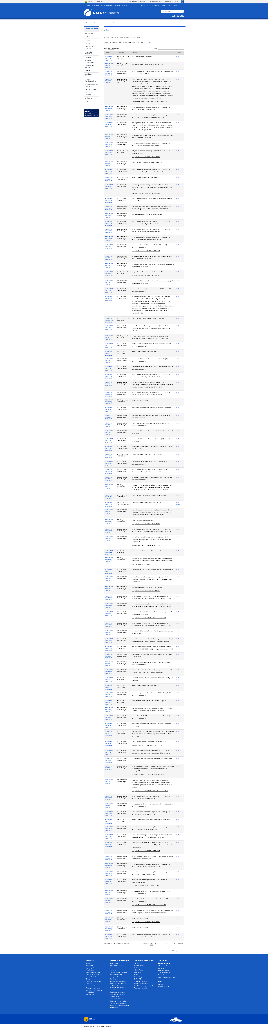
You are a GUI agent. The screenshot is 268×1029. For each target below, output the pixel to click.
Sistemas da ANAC (163, 986)
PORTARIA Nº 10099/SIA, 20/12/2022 (109, 578)
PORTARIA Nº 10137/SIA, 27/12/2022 (109, 282)
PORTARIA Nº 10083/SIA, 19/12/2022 (109, 694)
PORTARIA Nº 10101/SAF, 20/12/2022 (109, 560)
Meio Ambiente (90, 986)
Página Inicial (97, 23)
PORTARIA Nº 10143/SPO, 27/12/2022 (109, 239)
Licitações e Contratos (117, 977)
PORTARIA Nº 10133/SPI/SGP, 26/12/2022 (109, 320)
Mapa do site (166, 5)
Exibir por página (112, 48)
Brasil (90, 2)
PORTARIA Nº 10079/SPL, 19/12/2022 (109, 710)
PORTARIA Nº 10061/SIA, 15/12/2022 (109, 805)
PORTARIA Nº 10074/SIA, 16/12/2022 (109, 743)
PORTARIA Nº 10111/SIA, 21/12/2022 (109, 479)
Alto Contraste (155, 5)
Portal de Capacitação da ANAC (143, 986)
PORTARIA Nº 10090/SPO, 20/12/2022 (109, 640)
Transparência (114, 996)
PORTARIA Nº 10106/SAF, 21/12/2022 (109, 522)
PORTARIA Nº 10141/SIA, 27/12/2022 (109, 258)
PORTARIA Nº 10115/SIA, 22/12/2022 (109, 448)
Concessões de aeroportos (94, 974)
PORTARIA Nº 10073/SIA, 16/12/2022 (109, 752)
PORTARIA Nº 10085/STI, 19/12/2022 (109, 679)
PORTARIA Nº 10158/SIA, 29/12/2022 (109, 137)
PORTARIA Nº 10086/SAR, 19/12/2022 (109, 671)
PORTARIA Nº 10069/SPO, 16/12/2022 (109, 798)
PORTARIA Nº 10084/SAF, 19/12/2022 (109, 687)
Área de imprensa (163, 970)
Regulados (89, 963)
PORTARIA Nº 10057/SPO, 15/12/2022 (109, 828)
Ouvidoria (161, 968)
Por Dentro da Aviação (141, 983)
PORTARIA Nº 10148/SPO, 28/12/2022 (109, 200)
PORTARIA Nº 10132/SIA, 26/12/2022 (109, 327)
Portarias (130, 23)
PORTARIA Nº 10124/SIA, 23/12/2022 (109, 384)
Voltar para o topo (178, 951)
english (174, 5)
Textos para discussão (141, 988)
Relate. (149, 42)
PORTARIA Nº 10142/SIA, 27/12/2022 (109, 246)
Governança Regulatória (93, 981)
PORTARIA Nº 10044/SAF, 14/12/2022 (109, 920)
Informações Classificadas (118, 981)
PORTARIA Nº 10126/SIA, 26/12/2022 (109, 368)
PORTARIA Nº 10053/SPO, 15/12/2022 (109, 858)
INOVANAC (137, 979)
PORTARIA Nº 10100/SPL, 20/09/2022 (109, 571)
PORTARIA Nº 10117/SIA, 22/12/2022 (109, 432)
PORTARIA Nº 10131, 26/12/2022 (109, 337)
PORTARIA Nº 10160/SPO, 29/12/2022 (109, 116)
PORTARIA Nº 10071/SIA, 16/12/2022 (109, 768)
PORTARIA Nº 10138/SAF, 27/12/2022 (109, 273)
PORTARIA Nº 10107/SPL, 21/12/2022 (109, 511)
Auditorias (113, 970)
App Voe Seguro (139, 977)
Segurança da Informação (118, 1001)
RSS (183, 16)
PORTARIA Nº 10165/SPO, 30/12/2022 (109, 73)
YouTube (173, 16)
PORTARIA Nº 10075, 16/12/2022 (109, 733)
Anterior (145, 944)
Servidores (113, 979)
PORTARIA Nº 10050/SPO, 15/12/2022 (109, 873)
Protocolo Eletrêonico (116, 999)
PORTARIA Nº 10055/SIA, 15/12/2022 (109, 836)
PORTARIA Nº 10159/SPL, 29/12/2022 (109, 124)
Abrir (177, 56)
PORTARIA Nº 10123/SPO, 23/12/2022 (109, 394)
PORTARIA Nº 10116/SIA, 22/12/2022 (109, 440)
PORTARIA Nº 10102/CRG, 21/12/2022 (109, 552)
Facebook (175, 16)
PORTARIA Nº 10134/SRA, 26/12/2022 (109, 298)
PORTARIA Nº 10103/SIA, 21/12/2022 (109, 538)
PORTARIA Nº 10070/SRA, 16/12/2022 (109, 781)
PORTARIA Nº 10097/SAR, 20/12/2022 (109, 598)
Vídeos (136, 974)
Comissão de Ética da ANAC (118, 1003)
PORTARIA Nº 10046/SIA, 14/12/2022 (109, 900)
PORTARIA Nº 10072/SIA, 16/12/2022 (109, 760)
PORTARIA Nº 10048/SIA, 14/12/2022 (109, 893)
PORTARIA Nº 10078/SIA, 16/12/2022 (109, 717)
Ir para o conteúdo (89, 5)
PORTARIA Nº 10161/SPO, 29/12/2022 (109, 109)
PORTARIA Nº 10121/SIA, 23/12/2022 (109, 409)
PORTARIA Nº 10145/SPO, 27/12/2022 (109, 223)
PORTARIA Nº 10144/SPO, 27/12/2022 (109, 231)
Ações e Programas (116, 965)
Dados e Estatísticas (92, 977)
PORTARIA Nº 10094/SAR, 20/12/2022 (109, 625)
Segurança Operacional (93, 968)
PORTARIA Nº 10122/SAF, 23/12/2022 (109, 402)
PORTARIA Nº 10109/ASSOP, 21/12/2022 (109, 497)
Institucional (114, 963)
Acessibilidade (144, 5)
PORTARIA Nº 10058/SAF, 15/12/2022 (109, 821)
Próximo (180, 944)
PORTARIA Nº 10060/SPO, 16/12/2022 (109, 813)
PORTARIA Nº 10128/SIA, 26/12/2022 (109, 360)
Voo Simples (90, 994)
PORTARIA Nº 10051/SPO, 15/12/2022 (109, 866)
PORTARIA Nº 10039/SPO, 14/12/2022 (109, 936)
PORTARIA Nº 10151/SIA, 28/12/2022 (109, 186)
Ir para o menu (100, 5)
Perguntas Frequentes (117, 987)
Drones (88, 979)
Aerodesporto (90, 970)
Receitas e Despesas (116, 974)
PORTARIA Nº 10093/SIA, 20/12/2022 (109, 632)
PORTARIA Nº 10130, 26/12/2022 (109, 345)
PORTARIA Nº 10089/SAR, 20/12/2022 (109, 648)
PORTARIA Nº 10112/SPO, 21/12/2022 (109, 471)
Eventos (136, 963)
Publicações (137, 968)
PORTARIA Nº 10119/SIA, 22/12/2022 (109, 425)
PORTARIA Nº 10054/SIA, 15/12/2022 (109, 844)
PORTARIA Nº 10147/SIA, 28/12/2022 (109, 208)
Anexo (178, 66)
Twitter (181, 16)
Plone (110, 1026)
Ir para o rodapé (122, 5)
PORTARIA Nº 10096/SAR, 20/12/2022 (109, 605)
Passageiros (89, 965)
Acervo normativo (121, 23)
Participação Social (115, 968)
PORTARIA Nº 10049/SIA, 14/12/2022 (109, 881)
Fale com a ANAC (163, 966)
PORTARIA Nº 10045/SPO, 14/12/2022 (109, 912)
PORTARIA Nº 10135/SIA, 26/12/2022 (109, 290)
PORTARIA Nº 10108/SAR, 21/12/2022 (109, 504)
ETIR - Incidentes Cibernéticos (167, 977)
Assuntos (105, 23)
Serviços (99, 2)
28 (174, 944)
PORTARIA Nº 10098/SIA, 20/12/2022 (109, 589)
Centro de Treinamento (141, 981)
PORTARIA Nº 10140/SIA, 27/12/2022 (109, 266)
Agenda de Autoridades (117, 994)
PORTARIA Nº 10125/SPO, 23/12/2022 (109, 376)
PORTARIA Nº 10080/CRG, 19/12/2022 (109, 702)
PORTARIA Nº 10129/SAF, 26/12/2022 (109, 353)
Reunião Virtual (162, 975)
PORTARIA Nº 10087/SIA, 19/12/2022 (109, 664)
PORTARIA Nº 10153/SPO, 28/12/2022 (109, 171)
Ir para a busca (110, 5)
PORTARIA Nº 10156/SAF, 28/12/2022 (109, 152)
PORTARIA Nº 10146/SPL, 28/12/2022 (109, 216)
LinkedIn (178, 16)
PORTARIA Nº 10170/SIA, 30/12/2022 (109, 58)
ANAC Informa (138, 970)
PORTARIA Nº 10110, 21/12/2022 (109, 487)
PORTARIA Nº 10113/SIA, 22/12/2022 (109, 463)
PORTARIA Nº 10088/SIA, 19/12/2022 (109, 656)
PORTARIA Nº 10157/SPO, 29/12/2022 (109, 144)
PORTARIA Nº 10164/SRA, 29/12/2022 (109, 81)
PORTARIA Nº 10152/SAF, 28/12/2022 (109, 179)
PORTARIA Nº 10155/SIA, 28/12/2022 (109, 164)
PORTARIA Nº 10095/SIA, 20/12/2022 (109, 613)
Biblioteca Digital (139, 965)
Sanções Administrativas (117, 992)
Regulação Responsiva (93, 988)
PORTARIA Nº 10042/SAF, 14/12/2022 (109, 929)
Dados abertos (114, 990)
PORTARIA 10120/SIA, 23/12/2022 (108, 417)
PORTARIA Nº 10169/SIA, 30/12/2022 (109, 66)
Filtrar (155, 49)
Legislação (112, 23)
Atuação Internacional (93, 972)
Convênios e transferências (118, 972)
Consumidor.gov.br (164, 973)
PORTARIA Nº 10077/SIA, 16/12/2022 (109, 725)
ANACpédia (137, 972)
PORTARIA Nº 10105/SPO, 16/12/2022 (109, 531)
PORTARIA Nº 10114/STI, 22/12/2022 (109, 456)
